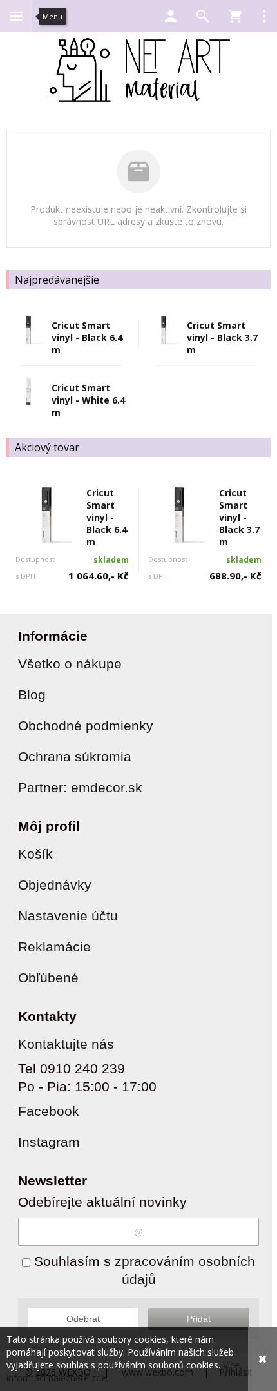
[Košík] (235, 16)
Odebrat (83, 1319)
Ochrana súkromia (74, 756)
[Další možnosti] (264, 16)
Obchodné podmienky (85, 725)
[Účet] (171, 16)
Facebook (48, 1111)
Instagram (49, 1141)
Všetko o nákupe (70, 663)
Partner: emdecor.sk (80, 787)
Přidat (199, 1319)
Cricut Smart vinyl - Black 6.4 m (87, 337)
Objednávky (54, 884)
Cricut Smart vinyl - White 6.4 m (88, 400)
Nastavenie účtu (68, 915)
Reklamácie (54, 946)
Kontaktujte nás (66, 1043)
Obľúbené (48, 977)
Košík (35, 853)
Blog (32, 694)
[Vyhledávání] (203, 16)
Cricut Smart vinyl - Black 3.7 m (222, 337)
